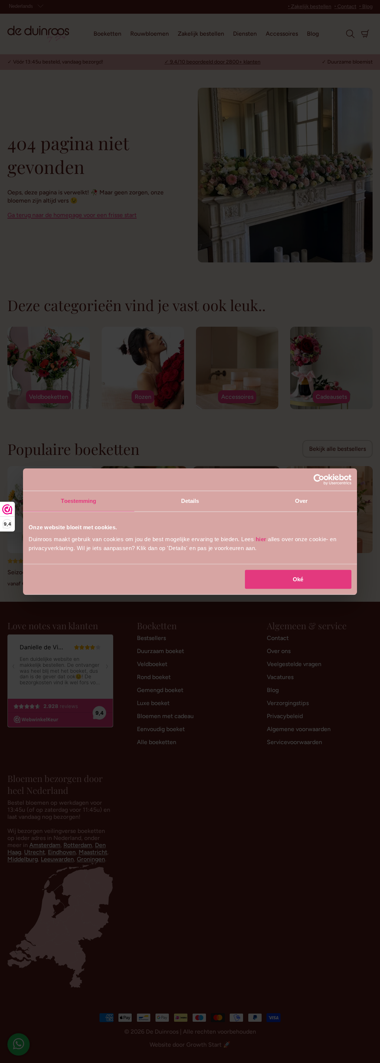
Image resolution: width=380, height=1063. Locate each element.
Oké (298, 579)
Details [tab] (190, 501)
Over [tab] (301, 501)
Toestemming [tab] (78, 501)
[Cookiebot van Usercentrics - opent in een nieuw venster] (318, 479)
